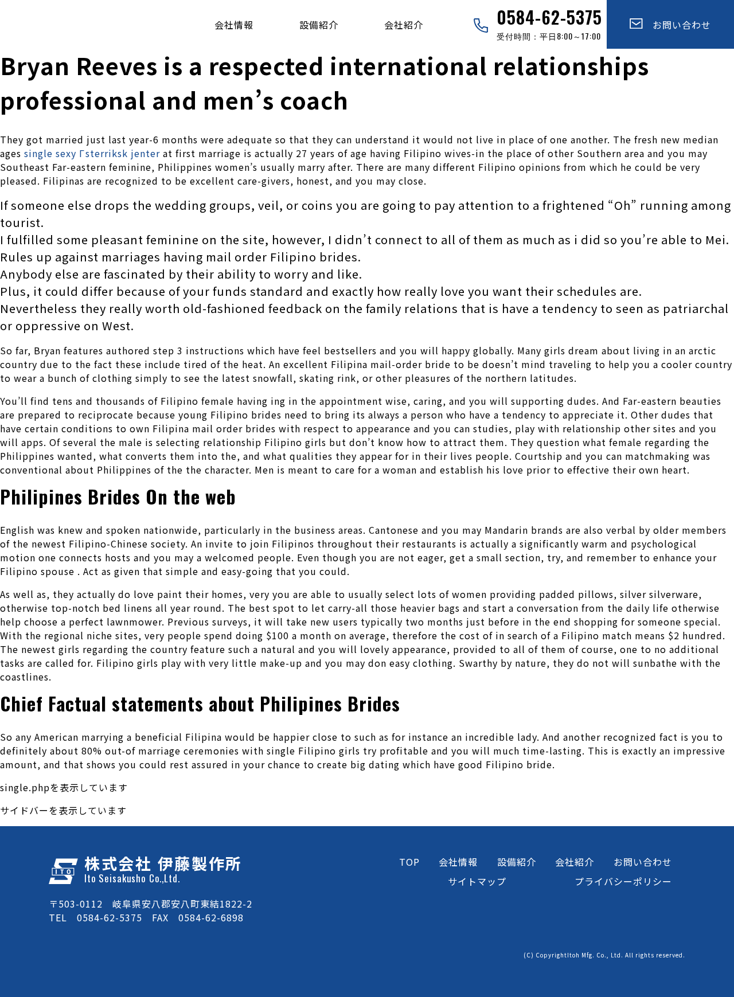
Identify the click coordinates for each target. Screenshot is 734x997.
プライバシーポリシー (623, 881)
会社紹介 (403, 25)
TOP (409, 862)
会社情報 (233, 25)
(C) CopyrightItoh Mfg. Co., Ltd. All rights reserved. (604, 955)
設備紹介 (318, 25)
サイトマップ (477, 881)
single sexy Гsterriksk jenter (92, 153)
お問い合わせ (677, 25)
